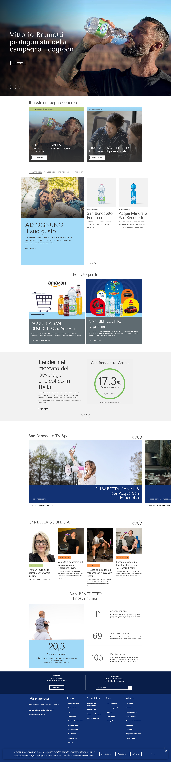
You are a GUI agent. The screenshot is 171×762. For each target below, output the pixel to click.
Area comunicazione (133, 721)
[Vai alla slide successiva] (14, 87)
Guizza (109, 712)
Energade (110, 721)
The (69, 712)
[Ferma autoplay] (21, 87)
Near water (72, 708)
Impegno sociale (93, 718)
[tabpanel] (85, 221)
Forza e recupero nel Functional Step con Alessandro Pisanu (126, 565)
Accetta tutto (106, 754)
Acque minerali (73, 704)
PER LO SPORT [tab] (78, 172)
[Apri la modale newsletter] (130, 688)
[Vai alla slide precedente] (9, 87)
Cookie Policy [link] (151, 754)
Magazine (129, 725)
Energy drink (72, 738)
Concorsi (129, 729)
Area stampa (131, 716)
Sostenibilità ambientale (91, 704)
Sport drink (72, 734)
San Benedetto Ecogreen (99, 215)
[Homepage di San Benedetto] (39, 698)
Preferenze (136, 754)
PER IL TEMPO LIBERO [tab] (65, 172)
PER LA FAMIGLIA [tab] (35, 172)
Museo (128, 708)
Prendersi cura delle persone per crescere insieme (39, 572)
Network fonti (92, 710)
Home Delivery (131, 738)
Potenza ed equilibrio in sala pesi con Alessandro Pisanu (99, 572)
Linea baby (72, 716)
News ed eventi (131, 712)
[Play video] (85, 471)
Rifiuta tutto (121, 754)
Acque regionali (112, 708)
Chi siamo (129, 704)
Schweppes (111, 716)
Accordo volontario (94, 714)
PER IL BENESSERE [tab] (49, 172)
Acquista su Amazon (133, 734)
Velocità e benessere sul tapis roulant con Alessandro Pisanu (70, 565)
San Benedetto (112, 704)
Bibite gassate (73, 729)
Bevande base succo (75, 721)
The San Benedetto (36, 715)
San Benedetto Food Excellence (40, 710)
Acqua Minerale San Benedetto (133, 215)
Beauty (70, 742)
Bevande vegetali (74, 725)
